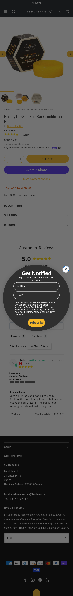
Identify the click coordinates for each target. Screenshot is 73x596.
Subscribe (36, 322)
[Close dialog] (66, 269)
